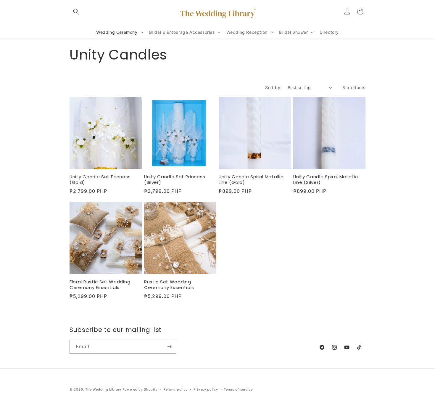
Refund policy (175, 389)
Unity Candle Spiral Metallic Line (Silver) (325, 179)
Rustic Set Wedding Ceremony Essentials (169, 284)
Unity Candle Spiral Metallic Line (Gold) (251, 179)
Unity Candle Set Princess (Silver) (174, 179)
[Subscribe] (169, 347)
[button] (76, 11)
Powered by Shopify (140, 389)
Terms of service (238, 389)
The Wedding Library (103, 389)
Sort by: (273, 87)
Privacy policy (206, 389)
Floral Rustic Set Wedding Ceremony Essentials (100, 284)
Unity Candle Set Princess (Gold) (100, 179)
